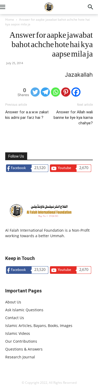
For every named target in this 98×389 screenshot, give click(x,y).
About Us (13, 301)
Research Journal (20, 356)
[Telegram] (45, 92)
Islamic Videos (17, 333)
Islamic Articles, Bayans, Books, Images (38, 325)
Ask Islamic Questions (24, 309)
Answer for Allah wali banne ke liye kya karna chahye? (73, 117)
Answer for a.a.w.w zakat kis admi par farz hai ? (27, 115)
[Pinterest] (65, 92)
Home (9, 19)
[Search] (90, 7)
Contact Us (14, 317)
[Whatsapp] (55, 92)
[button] (9, 7)
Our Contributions (21, 341)
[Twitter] (35, 92)
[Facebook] (75, 92)
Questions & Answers (24, 349)
